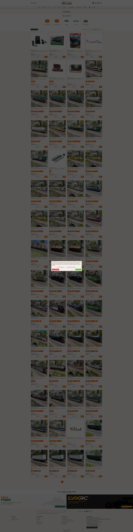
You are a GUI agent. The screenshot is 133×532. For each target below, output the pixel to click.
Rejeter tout (55, 269)
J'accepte (78, 269)
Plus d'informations (60, 267)
